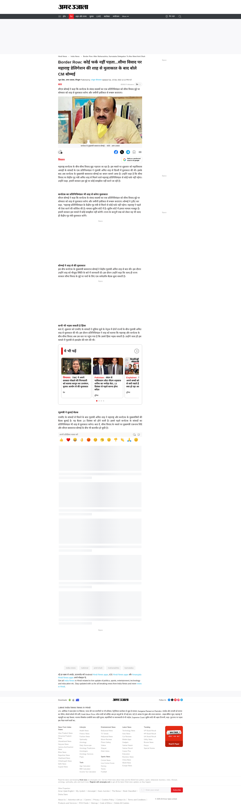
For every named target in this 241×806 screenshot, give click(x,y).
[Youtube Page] (175, 699)
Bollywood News (107, 731)
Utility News (148, 739)
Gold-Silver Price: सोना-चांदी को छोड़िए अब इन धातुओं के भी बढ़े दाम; (106, 714)
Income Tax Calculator (88, 772)
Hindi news (83, 780)
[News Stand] (77, 700)
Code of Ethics (106, 803)
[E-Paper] (174, 736)
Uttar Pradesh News (65, 733)
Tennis (103, 769)
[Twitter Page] (172, 699)
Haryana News (63, 744)
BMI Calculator (85, 769)
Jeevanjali (91, 791)
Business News (128, 757)
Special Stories (149, 748)
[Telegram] (181, 699)
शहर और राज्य (81, 16)
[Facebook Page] (169, 699)
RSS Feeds (84, 803)
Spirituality (83, 739)
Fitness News (84, 734)
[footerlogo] (121, 700)
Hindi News (62, 56)
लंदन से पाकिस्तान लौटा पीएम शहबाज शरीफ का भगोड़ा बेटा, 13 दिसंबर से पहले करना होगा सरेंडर (108, 383)
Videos (103, 745)
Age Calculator (85, 766)
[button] (96, 400)
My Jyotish (80, 791)
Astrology (83, 742)
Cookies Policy (108, 800)
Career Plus (126, 751)
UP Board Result (150, 731)
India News (75, 56)
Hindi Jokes (105, 751)
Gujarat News (63, 767)
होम (64, 16)
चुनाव (91, 16)
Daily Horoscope (86, 745)
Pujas (82, 757)
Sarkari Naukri (127, 745)
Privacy (96, 800)
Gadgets (125, 742)
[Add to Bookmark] (134, 152)
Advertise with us (75, 800)
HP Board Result (150, 734)
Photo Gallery (106, 742)
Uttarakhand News (64, 741)
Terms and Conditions (137, 800)
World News (126, 763)
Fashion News (85, 736)
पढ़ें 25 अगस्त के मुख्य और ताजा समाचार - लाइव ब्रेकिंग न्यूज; (153, 714)
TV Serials (105, 734)
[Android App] (70, 700)
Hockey (103, 766)
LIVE (99, 16)
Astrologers (84, 751)
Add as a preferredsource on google (133, 159)
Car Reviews (127, 736)
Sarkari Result (127, 748)
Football (104, 772)
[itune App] (73, 700)
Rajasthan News (64, 755)
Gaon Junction (104, 791)
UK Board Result (150, 736)
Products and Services (67, 803)
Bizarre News (149, 742)
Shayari (103, 748)
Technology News (128, 731)
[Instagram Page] (178, 699)
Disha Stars (63, 794)
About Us (62, 800)
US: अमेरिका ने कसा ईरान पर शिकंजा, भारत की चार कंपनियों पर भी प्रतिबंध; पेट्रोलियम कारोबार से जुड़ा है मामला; (97, 711)
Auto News (126, 734)
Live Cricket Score (107, 763)
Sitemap (94, 803)
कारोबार (107, 16)
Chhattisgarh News (65, 761)
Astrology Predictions (87, 748)
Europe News (127, 766)
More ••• (125, 16)
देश (71, 16)
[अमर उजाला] (73, 9)
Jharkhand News (64, 758)
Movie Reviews (106, 739)
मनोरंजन (116, 16)
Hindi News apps (100, 675)
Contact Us (121, 800)
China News (126, 760)
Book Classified (129, 791)
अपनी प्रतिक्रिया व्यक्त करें (68, 434)
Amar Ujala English (66, 791)
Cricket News (106, 760)
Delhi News (62, 764)
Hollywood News (107, 736)
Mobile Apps (126, 739)
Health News (84, 731)
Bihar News (62, 752)
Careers (87, 800)
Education (126, 754)
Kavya (146, 745)
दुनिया (96, 395)
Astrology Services (86, 754)
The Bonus (116, 791)
